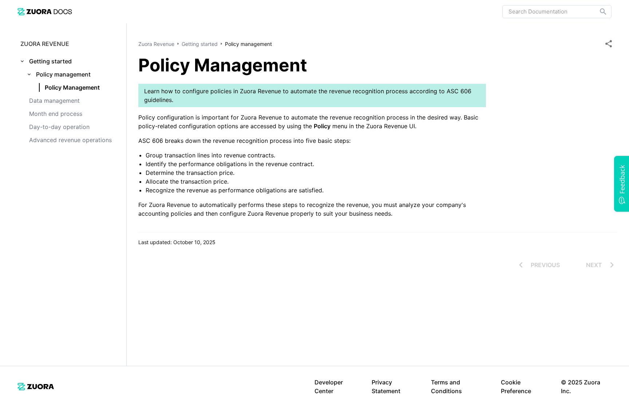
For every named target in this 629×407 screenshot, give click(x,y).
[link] (44, 11)
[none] (608, 43)
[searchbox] (598, 11)
